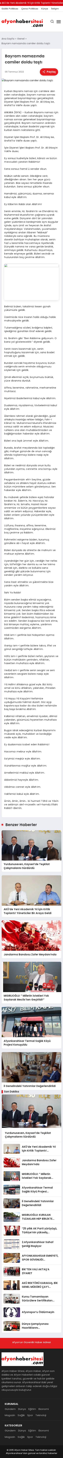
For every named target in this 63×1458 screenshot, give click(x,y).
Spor (30, 1415)
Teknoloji (40, 1415)
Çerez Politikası (29, 8)
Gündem (10, 1409)
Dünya (22, 1409)
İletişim (55, 8)
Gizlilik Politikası (10, 8)
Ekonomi (43, 1409)
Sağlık (21, 1415)
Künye (44, 8)
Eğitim (32, 1409)
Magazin (10, 1415)
